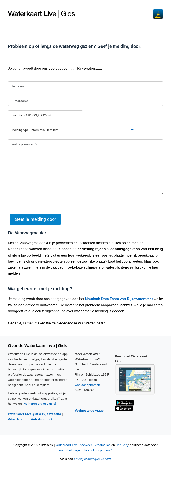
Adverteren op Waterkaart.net (30, 419)
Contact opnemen (87, 385)
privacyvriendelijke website (92, 459)
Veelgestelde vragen (90, 410)
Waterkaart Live (67, 445)
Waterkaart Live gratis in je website (34, 414)
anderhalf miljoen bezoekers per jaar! (85, 450)
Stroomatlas (102, 445)
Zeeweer (85, 445)
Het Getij (122, 445)
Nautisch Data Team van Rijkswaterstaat (119, 299)
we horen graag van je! (40, 403)
